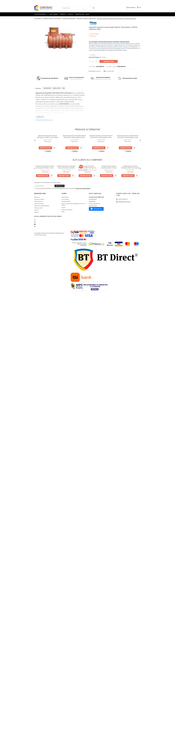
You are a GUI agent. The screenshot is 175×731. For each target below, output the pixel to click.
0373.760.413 (123, 199)
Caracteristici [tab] (47, 88)
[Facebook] (34, 220)
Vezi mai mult (40, 117)
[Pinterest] (34, 222)
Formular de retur (39, 203)
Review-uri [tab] (56, 88)
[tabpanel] (60, 39)
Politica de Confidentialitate (82, 188)
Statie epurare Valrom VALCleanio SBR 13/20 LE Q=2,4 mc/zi (87, 167)
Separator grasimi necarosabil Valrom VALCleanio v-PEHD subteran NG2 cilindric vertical (100, 136)
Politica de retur (38, 201)
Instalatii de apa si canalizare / (52, 18)
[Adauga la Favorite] (54, 147)
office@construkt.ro (124, 202)
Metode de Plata (66, 201)
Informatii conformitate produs (44, 120)
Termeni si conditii (39, 199)
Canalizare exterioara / (69, 18)
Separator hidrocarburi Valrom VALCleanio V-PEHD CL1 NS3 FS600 (47, 136)
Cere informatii (109, 71)
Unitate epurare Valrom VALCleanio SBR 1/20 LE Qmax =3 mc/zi (130, 167)
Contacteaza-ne (97, 209)
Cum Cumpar (65, 199)
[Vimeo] (34, 226)
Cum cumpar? (53, 14)
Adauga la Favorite (95, 71)
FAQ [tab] (63, 88)
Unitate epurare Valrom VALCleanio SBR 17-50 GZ (108, 167)
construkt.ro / (38, 18)
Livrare (63, 207)
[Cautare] (93, 8)
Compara (48, 151)
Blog (87, 14)
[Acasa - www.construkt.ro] (43, 8)
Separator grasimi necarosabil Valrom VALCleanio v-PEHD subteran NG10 (74, 136)
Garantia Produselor (67, 209)
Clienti (64, 193)
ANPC (63, 212)
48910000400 (64, 104)
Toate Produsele (40, 14)
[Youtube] (34, 224)
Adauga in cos (108, 61)
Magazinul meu (40, 193)
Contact (36, 210)
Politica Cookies (38, 208)
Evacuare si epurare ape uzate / (87, 18)
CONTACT (71, 14)
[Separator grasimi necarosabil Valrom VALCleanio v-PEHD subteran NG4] (60, 39)
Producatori (79, 14)
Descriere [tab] (38, 88)
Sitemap (36, 212)
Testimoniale (65, 197)
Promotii (63, 14)
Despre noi (37, 197)
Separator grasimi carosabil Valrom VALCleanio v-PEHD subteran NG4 (127, 136)
